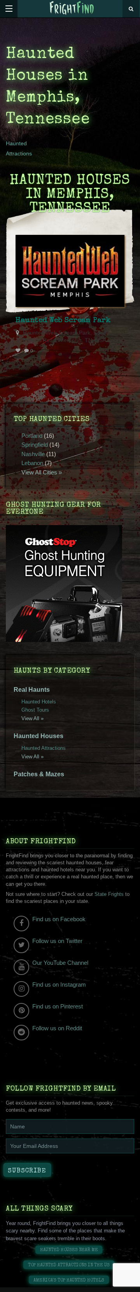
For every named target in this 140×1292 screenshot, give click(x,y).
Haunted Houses (38, 736)
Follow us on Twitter (57, 941)
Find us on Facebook (59, 919)
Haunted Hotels (38, 702)
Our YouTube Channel (60, 962)
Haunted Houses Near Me (69, 1250)
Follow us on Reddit (57, 1028)
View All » (32, 718)
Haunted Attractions (43, 748)
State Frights (109, 894)
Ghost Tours (35, 710)
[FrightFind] (71, 8)
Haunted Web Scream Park (63, 320)
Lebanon (32, 463)
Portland (31, 435)
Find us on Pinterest (57, 1006)
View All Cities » (41, 472)
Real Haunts (32, 689)
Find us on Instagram (59, 984)
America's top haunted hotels (68, 1280)
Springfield (34, 444)
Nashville (33, 454)
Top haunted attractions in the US (69, 1265)
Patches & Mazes (39, 774)
